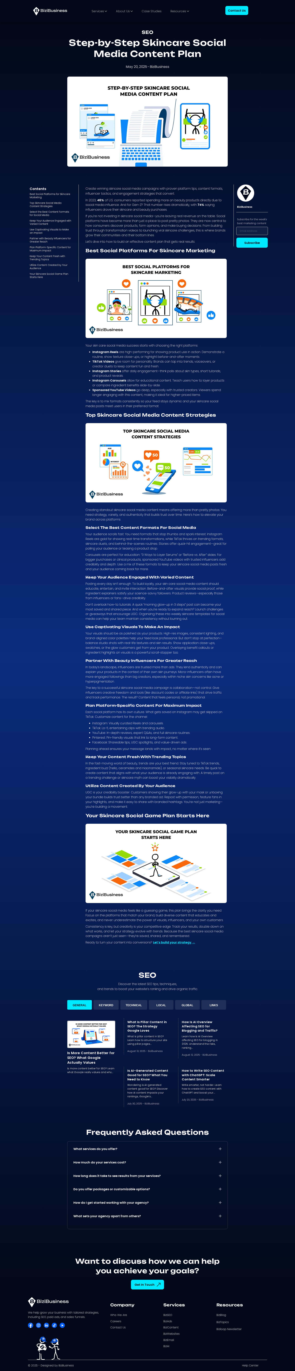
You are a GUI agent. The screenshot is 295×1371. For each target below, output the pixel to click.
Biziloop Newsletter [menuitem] (229, 1329)
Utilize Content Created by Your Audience (48, 266)
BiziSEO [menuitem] (167, 1315)
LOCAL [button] (161, 1005)
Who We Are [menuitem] (118, 1315)
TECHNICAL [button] (134, 1005)
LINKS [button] (214, 1005)
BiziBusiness (155, 1051)
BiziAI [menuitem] (166, 1346)
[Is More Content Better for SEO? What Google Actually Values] (91, 1034)
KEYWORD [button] (106, 1005)
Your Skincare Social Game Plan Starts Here (49, 275)
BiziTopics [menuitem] (222, 1322)
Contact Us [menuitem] (118, 1327)
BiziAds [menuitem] (167, 1321)
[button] (220, 1149)
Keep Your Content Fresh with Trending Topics (47, 257)
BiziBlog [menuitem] (221, 1315)
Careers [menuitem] (115, 1321)
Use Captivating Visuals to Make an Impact (49, 231)
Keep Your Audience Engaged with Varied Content (50, 222)
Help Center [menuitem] (250, 1365)
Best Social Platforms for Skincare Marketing (50, 195)
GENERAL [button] (79, 1005)
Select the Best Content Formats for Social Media (49, 213)
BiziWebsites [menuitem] (171, 1334)
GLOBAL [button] (187, 1005)
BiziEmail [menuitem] (168, 1340)
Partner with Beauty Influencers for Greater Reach (50, 240)
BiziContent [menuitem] (171, 1327)
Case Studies (151, 11)
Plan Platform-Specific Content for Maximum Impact (50, 249)
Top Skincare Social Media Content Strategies (45, 204)
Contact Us (237, 10)
